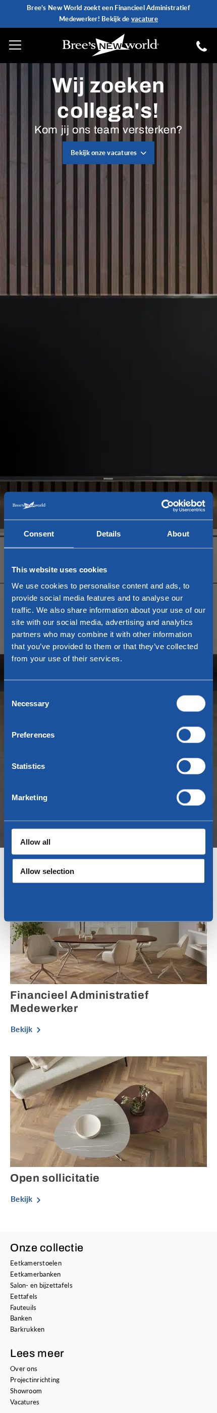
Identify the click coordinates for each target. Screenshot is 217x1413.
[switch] (191, 734)
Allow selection (47, 871)
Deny (29, 900)
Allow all (35, 841)
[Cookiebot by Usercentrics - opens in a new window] (161, 505)
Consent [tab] (39, 533)
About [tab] (178, 533)
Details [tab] (108, 533)
